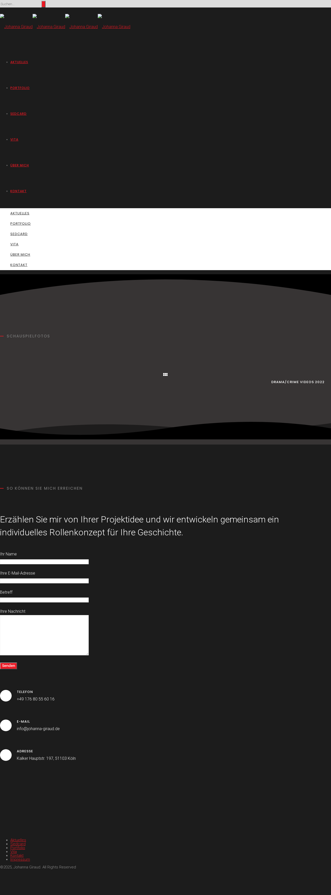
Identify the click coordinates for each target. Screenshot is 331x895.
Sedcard (18, 113)
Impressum (20, 859)
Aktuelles (19, 62)
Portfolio (20, 88)
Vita (14, 139)
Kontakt (18, 191)
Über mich (19, 165)
